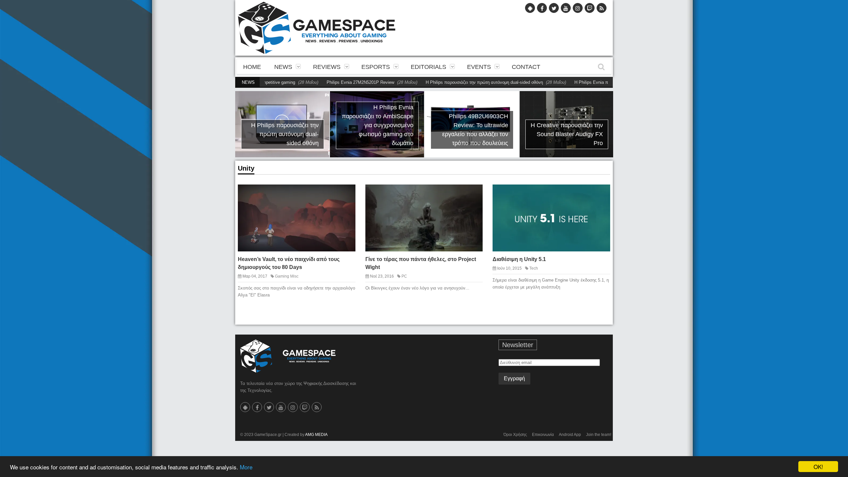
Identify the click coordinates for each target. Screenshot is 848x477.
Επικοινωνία (543, 434)
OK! (818, 466)
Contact (526, 67)
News (283, 67)
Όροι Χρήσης (515, 434)
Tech (533, 268)
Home (252, 67)
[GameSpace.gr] (288, 356)
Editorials (428, 67)
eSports (375, 67)
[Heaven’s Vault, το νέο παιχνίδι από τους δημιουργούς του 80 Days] (344, 195)
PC (404, 276)
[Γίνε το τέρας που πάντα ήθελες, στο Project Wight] (472, 195)
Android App (570, 434)
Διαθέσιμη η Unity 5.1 (519, 259)
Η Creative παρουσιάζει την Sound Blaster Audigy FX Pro (567, 134)
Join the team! (598, 434)
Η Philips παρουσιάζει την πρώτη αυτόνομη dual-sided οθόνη (467, 82)
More (246, 467)
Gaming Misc (286, 276)
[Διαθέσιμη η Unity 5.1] (599, 195)
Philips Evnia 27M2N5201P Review (344, 82)
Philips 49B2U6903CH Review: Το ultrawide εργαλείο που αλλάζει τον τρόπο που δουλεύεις (475, 129)
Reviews (327, 67)
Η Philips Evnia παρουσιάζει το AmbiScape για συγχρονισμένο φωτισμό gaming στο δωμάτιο (377, 125)
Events (479, 67)
